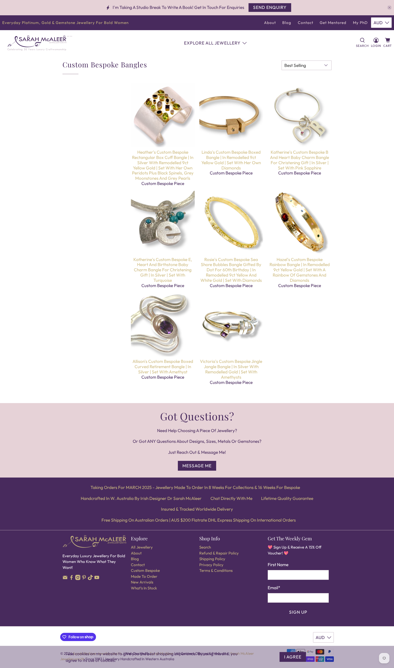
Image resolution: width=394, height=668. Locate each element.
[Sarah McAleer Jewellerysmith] (39, 43)
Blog (286, 22)
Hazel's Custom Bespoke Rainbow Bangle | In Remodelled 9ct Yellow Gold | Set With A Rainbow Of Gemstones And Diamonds (300, 270)
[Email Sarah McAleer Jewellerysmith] (65, 578)
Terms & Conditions (216, 570)
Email (274, 587)
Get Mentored (333, 22)
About (270, 22)
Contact (305, 22)
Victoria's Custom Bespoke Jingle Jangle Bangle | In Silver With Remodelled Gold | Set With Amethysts (231, 369)
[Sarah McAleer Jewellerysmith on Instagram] (77, 578)
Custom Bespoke (145, 570)
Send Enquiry (270, 7)
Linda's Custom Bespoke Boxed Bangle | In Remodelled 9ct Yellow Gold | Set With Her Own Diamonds (231, 159)
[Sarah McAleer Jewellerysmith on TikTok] (90, 578)
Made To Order (144, 576)
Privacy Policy (211, 564)
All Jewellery (142, 547)
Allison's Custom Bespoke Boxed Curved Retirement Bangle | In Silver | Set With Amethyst (162, 367)
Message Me (197, 465)
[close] (389, 7)
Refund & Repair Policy (219, 553)
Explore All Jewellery (212, 43)
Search (205, 547)
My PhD (360, 22)
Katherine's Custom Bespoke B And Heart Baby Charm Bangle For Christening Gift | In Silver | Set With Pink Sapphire (299, 159)
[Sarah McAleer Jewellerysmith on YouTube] (96, 578)
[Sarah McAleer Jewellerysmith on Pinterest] (84, 578)
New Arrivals (142, 582)
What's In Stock (144, 588)
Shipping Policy (212, 558)
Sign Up (298, 612)
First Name (278, 564)
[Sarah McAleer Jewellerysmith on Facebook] (71, 578)
